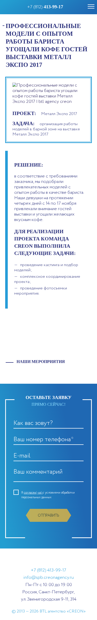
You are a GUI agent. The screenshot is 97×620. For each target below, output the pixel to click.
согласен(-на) (33, 492)
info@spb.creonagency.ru (48, 577)
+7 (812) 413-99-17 (48, 570)
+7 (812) (45, 7)
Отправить (48, 515)
